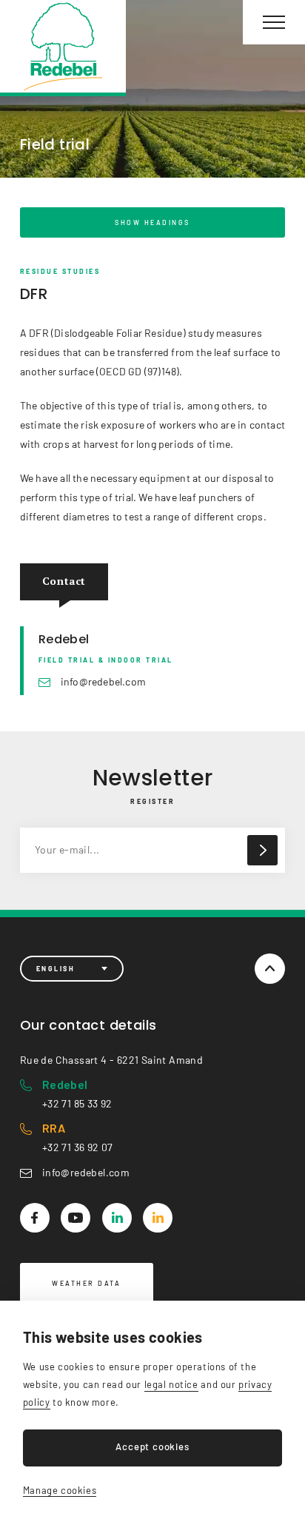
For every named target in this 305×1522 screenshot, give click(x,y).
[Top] (270, 968)
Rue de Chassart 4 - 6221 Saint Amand (111, 1059)
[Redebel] (63, 48)
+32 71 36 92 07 (77, 1137)
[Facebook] (35, 1218)
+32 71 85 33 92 (77, 1093)
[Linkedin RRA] (157, 1218)
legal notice (171, 1384)
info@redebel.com (103, 681)
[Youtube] (75, 1218)
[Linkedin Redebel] (117, 1218)
